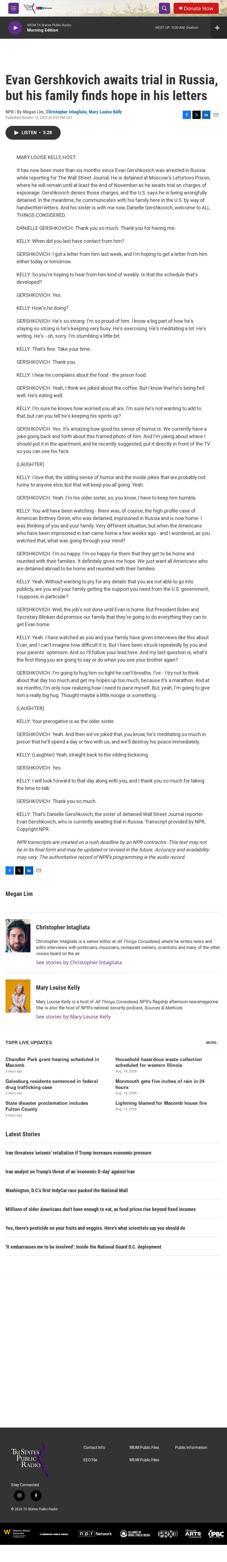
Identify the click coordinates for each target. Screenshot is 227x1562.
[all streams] (219, 28)
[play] (15, 28)
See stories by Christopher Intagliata (79, 962)
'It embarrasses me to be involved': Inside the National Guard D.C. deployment (83, 1247)
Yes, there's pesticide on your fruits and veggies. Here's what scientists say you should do (95, 1228)
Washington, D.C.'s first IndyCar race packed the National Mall (67, 1190)
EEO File (90, 1460)
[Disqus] (113, 1353)
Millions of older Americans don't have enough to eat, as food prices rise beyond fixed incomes (101, 1209)
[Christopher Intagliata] (18, 935)
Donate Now (198, 8)
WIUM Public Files (144, 1448)
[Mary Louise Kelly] (18, 996)
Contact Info (94, 1448)
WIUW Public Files (144, 1460)
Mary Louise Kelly (105, 112)
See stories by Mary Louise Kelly (73, 1016)
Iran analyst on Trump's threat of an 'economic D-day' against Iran (70, 1171)
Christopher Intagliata (66, 112)
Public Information (191, 1448)
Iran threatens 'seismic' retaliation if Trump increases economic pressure (78, 1153)
